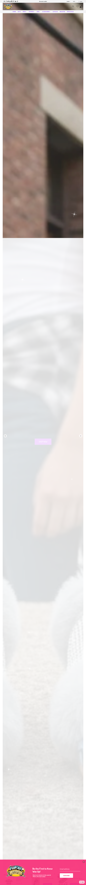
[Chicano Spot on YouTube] (10, 1)
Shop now (43, 447)
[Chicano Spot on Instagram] (12, 1)
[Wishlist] (77, 6)
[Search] (73, 6)
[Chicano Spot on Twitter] (8, 1)
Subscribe (66, 875)
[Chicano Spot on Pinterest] (14, 1)
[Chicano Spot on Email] (4, 1)
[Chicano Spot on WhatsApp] (17, 1)
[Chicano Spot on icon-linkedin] (16, 1)
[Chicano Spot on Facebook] (6, 1)
